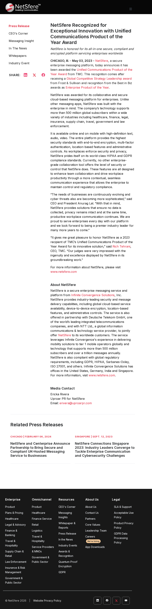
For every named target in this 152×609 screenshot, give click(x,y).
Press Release (19, 26)
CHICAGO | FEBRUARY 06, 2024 (31, 436)
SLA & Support (123, 506)
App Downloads (95, 546)
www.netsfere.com (63, 271)
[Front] (23, 8)
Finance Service (42, 518)
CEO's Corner (18, 33)
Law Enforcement (15, 561)
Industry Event (19, 63)
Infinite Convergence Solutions (93, 295)
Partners (90, 518)
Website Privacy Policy (47, 600)
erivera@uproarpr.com (76, 403)
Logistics (37, 530)
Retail (35, 524)
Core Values (92, 524)
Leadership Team (96, 530)
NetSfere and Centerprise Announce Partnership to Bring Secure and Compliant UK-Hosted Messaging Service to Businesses (40, 449)
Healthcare (12, 518)
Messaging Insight (21, 41)
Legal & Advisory (15, 524)
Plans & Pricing (14, 512)
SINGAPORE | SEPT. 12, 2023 (94, 436)
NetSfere (101, 61)
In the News (66, 539)
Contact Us (92, 512)
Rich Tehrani (121, 246)
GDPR (62, 572)
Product (10, 506)
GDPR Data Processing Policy (121, 538)
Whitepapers (18, 56)
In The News (18, 48)
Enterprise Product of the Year (87, 87)
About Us (90, 506)
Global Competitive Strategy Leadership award (99, 78)
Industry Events (68, 545)
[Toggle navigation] (130, 9)
